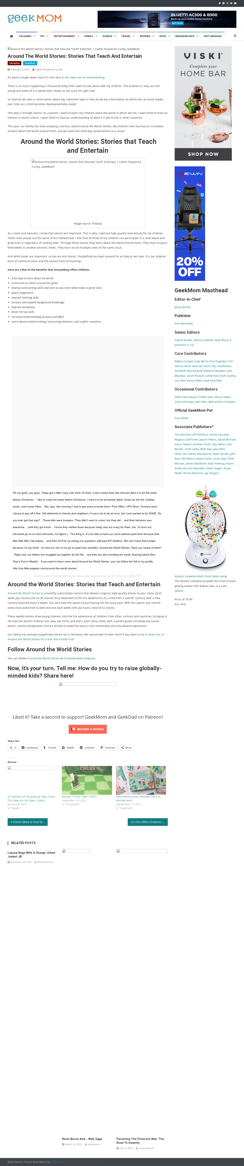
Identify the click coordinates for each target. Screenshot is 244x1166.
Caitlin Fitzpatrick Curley (49, 69)
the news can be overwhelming (85, 77)
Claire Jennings (184, 401)
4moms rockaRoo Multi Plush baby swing (201, 576)
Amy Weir (216, 380)
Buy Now (180, 604)
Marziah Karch (45, 862)
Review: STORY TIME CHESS (79, 796)
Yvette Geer (206, 397)
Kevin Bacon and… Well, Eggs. (82, 1139)
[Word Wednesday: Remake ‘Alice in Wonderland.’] (141, 780)
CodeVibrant (57, 1162)
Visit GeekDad (213, 36)
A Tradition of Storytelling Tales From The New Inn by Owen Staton (31, 798)
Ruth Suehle (228, 376)
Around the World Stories (43, 658)
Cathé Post (212, 376)
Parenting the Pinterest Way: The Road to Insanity (140, 1140)
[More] (179, 591)
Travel (126, 36)
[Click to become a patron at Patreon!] (88, 729)
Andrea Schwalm (225, 401)
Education (14, 63)
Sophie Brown (183, 340)
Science (107, 36)
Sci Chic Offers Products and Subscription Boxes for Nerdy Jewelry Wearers (149, 822)
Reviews (145, 36)
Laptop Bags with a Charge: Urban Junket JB (31, 854)
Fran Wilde (181, 418)
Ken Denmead (184, 323)
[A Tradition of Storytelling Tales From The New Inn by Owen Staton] (33, 780)
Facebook (70, 658)
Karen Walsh (195, 380)
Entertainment (64, 36)
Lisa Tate (180, 380)
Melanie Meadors (215, 371)
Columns (25, 36)
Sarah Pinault (146, 1148)
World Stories (31, 593)
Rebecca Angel (184, 361)
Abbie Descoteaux (186, 397)
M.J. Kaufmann (221, 366)
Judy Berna (93, 1144)
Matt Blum (221, 340)
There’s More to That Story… (30, 822)
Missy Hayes (222, 397)
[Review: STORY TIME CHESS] (87, 780)
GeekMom (30, 63)
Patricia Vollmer (204, 340)
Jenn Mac (201, 401)
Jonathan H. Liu (184, 345)
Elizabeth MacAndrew (188, 371)
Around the (15, 593)
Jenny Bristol (183, 307)
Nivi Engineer (218, 361)
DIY (42, 36)
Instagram (88, 658)
